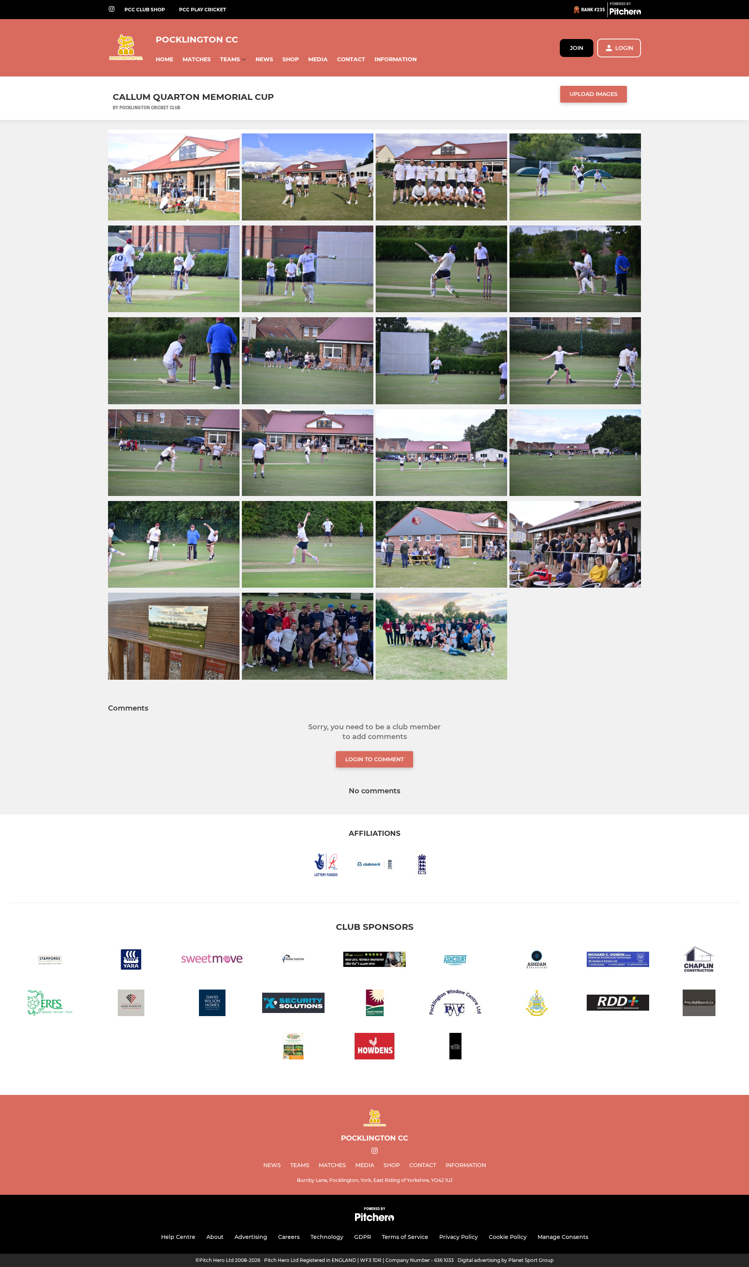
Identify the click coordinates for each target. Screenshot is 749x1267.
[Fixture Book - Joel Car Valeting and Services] (455, 1047)
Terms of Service (405, 1236)
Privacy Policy (458, 1236)
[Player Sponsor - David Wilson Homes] (212, 1004)
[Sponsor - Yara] (131, 961)
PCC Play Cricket (202, 9)
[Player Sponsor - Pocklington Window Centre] (455, 1004)
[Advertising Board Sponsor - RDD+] (618, 1004)
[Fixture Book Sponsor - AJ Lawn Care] (293, 1047)
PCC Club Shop (144, 9)
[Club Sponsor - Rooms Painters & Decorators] (293, 961)
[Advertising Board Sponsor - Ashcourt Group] (455, 961)
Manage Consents (563, 1236)
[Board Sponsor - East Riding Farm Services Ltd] (50, 1004)
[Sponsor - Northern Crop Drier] (374, 1004)
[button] (164, 59)
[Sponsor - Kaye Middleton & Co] (699, 1004)
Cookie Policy (508, 1236)
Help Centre (178, 1236)
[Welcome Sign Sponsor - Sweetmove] (212, 961)
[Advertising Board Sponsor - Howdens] (374, 1047)
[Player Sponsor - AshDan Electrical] (537, 961)
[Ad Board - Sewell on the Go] (374, 961)
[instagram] (111, 9)
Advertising (250, 1236)
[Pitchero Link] (625, 13)
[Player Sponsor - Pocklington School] (537, 1004)
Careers (289, 1236)
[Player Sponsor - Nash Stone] (131, 1004)
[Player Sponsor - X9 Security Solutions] (293, 1004)
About (215, 1236)
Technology (327, 1236)
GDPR (362, 1236)
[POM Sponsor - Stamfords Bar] (50, 961)
